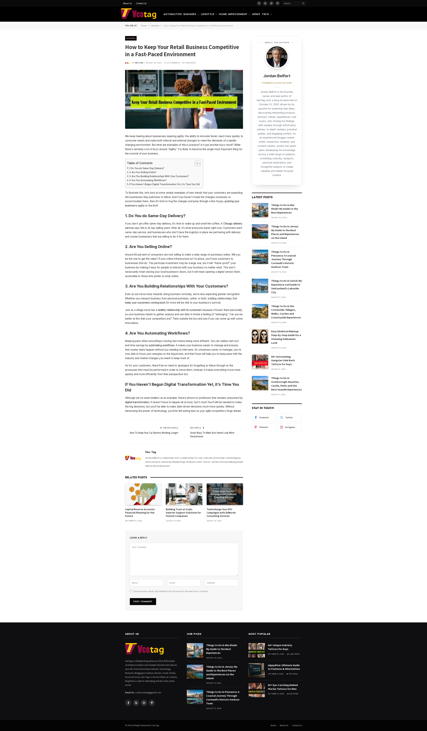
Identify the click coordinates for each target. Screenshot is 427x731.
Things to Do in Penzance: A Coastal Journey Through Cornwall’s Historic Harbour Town (283, 259)
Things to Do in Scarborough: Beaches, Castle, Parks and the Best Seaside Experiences (286, 383)
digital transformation (137, 402)
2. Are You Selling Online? (142, 172)
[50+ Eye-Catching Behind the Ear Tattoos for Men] (257, 690)
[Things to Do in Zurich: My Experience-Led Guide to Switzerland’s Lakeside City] (260, 286)
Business (189, 14)
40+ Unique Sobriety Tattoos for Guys (280, 647)
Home (273, 725)
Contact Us (141, 3)
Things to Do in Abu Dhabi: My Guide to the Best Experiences (284, 208)
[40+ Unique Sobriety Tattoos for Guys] (257, 650)
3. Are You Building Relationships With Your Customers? (159, 176)
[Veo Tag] (139, 14)
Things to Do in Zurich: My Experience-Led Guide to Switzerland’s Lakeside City (286, 286)
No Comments (173, 63)
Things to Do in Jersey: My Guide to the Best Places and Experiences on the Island (285, 232)
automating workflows (161, 345)
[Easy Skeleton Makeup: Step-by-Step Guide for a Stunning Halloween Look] (260, 336)
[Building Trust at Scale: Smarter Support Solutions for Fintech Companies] (184, 494)
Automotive (172, 14)
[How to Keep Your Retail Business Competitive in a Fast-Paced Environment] (184, 99)
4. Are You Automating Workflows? (147, 180)
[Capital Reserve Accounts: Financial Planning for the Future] (143, 494)
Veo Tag (139, 63)
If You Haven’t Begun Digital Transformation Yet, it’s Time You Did (164, 184)
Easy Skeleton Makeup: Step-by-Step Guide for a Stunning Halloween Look (286, 337)
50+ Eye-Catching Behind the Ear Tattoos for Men (283, 687)
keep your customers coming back (145, 302)
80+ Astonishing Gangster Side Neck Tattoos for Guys (283, 360)
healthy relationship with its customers (180, 310)
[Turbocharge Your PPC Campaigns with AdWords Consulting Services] (225, 494)
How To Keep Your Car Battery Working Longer (154, 432)
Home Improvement (233, 14)
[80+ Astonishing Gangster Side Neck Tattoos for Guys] (260, 362)
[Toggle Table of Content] (196, 163)
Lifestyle (207, 14)
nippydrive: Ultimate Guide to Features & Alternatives (284, 667)
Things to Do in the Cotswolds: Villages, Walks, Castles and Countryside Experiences (286, 311)
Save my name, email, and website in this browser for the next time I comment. (170, 591)
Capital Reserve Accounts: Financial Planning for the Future (140, 513)
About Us (127, 3)
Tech (265, 14)
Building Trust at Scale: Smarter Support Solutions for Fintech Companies (183, 513)
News (256, 14)
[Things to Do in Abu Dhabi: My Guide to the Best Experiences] (260, 210)
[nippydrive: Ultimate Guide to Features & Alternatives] (257, 670)
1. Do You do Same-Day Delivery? (146, 168)
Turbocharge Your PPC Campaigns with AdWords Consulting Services (221, 513)
